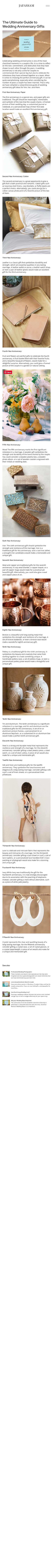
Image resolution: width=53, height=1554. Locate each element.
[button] (47, 5)
